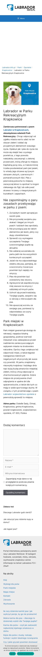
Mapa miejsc (9, 592)
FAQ (5, 580)
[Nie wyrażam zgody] (39, 650)
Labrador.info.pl (8, 67)
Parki (19, 67)
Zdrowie (7, 600)
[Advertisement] (21, 43)
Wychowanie (9, 604)
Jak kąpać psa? (10, 529)
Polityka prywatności (25, 654)
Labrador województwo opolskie (18, 394)
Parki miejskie (9, 588)
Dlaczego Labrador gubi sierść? (17, 512)
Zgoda (12, 654)
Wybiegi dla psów (11, 584)
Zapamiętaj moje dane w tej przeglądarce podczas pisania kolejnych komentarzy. (20, 482)
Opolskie (27, 67)
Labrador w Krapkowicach (15, 130)
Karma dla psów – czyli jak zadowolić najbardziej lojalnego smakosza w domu (20, 628)
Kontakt (6, 596)
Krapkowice (7, 70)
